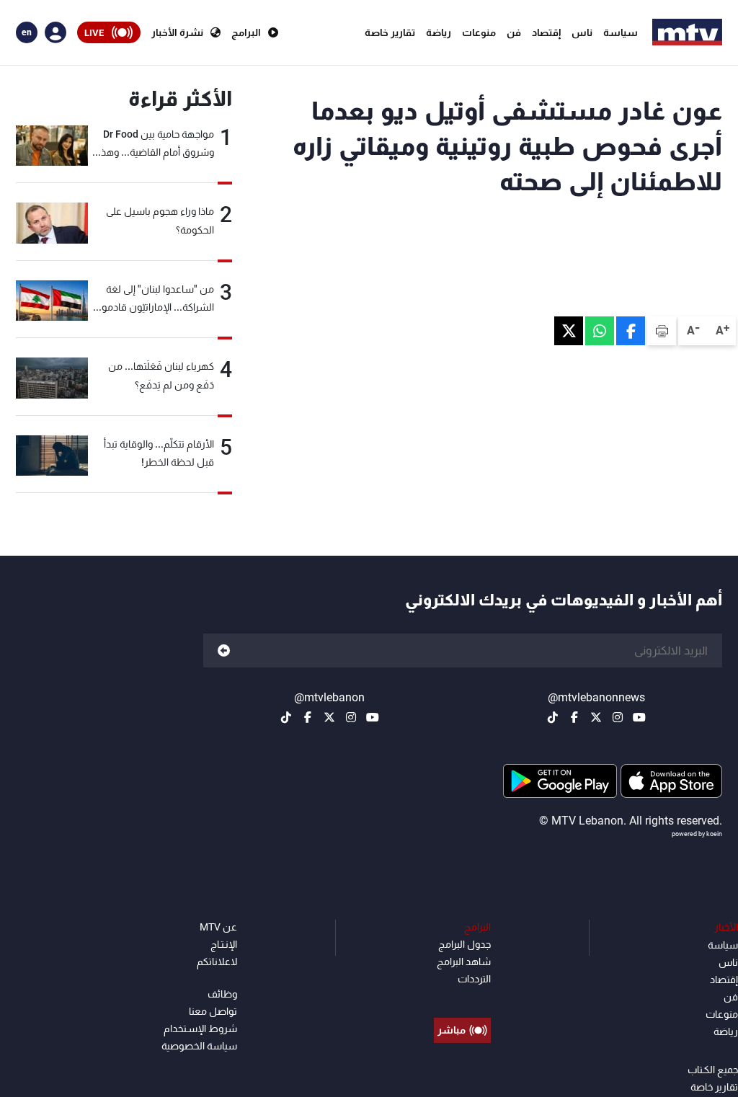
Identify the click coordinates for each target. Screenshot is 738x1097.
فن (514, 32)
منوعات (479, 32)
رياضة (438, 32)
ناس (582, 32)
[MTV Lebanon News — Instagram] (617, 717)
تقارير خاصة (390, 32)
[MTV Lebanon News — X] (596, 717)
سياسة (620, 32)
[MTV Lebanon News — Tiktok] (553, 717)
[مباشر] (462, 997)
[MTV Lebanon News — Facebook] (574, 717)
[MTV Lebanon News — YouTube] (639, 717)
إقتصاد (546, 32)
